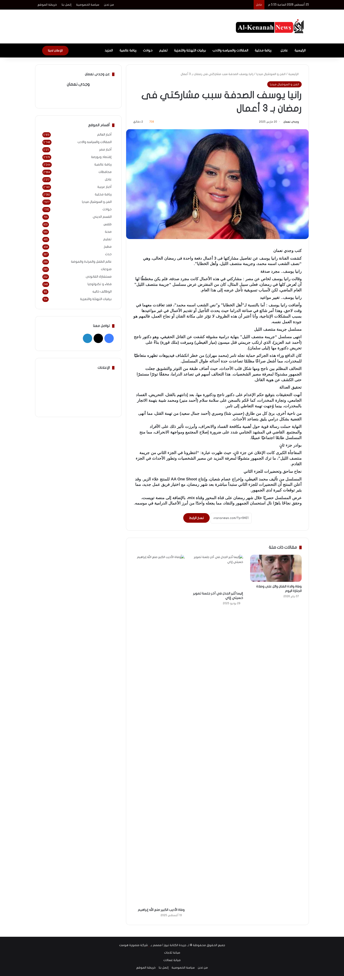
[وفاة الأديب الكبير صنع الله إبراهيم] (159, 730)
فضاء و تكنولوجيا (100, 284)
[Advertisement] (125, 24)
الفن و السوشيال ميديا (270, 74)
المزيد (109, 50)
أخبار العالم (104, 134)
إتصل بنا (66, 4)
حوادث (148, 50)
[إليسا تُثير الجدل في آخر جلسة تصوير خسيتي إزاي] (217, 572)
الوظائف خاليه (102, 291)
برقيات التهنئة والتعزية (190, 50)
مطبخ (108, 246)
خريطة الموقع (47, 4)
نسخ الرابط (196, 518)
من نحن (109, 4)
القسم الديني (102, 216)
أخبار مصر (105, 149)
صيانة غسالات (172, 960)
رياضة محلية (263, 50)
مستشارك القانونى (99, 276)
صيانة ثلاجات (172, 952)
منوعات (106, 269)
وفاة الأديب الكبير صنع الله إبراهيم (161, 910)
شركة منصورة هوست (133, 945)
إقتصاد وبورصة (101, 157)
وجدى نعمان (291, 121)
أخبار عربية (104, 187)
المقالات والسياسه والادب (230, 50)
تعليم (163, 50)
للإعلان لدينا (55, 50)
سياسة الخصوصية (87, 4)
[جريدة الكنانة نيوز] (271, 26)
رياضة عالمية (128, 50)
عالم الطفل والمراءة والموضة (91, 261)
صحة (108, 231)
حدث (108, 254)
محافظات (105, 172)
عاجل (284, 50)
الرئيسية (300, 50)
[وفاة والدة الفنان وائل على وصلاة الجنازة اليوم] (276, 568)
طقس (107, 224)
